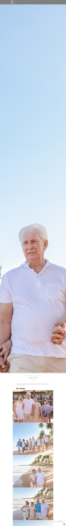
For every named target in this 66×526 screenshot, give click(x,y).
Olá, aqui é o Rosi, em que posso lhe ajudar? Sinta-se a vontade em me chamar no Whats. (58, 521)
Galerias (45, 2)
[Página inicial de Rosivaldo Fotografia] (13, 2)
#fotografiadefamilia (22, 388)
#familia (18, 388)
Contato (53, 2)
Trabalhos (40, 2)
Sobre (49, 2)
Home (35, 2)
